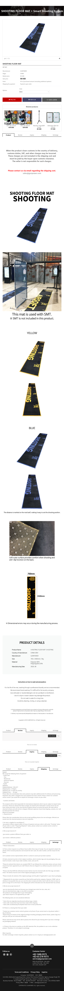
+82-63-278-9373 (41, 957)
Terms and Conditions (22, 972)
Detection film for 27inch (39, 126)
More (58, 736)
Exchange (55, 135)
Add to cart (33, 99)
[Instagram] (4, 954)
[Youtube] (7, 954)
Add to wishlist (52, 100)
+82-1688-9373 (40, 954)
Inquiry (32, 135)
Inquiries (44, 972)
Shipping (43, 135)
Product (8, 135)
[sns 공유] (59, 58)
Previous (4, 119)
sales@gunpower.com (32, 173)
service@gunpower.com (42, 959)
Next (60, 119)
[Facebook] (11, 954)
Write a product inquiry (51, 755)
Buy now (13, 99)
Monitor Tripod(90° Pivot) (25, 126)
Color (20, 89)
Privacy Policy (35, 972)
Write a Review (52, 736)
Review (20, 135)
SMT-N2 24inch (53, 126)
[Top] (32, 946)
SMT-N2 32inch (11, 126)
